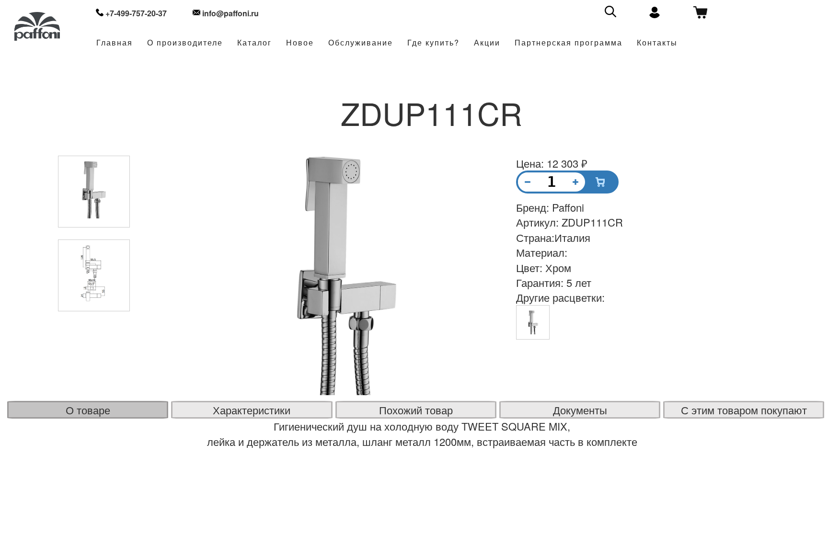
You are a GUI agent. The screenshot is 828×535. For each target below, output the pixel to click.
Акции (487, 43)
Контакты (657, 43)
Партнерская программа (568, 43)
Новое (300, 43)
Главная (114, 43)
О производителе (185, 43)
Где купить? (433, 43)
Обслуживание (360, 43)
